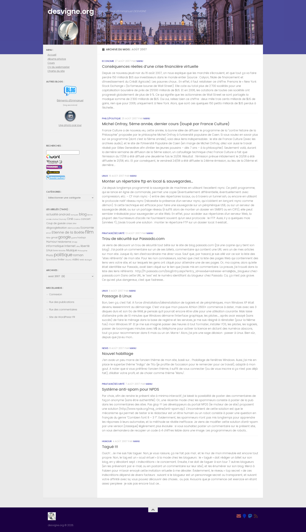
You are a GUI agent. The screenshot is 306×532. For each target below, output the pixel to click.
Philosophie (82, 250)
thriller (61, 259)
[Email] (239, 516)
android (64, 214)
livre (55, 250)
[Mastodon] (250, 516)
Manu (140, 61)
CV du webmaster (58, 67)
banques (74, 215)
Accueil (51, 55)
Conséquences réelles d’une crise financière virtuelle (150, 66)
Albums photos (56, 59)
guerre (74, 238)
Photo (49, 255)
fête (48, 237)
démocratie (73, 228)
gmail (54, 237)
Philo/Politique (111, 118)
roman (78, 255)
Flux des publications (61, 302)
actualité (52, 214)
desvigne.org (71, 11)
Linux (105, 175)
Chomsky (62, 219)
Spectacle (51, 259)
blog (83, 214)
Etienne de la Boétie (68, 232)
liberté (85, 246)
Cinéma (77, 219)
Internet (70, 246)
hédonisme (64, 242)
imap (74, 242)
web (82, 259)
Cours (51, 63)
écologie (88, 260)
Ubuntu (68, 260)
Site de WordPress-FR (62, 317)
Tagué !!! (110, 446)
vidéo (75, 259)
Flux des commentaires (63, 309)
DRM (74, 223)
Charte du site (56, 71)
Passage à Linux (116, 296)
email (48, 233)
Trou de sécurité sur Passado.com (133, 238)
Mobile (62, 250)
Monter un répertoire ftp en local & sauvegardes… (147, 181)
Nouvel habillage (117, 353)
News (105, 348)
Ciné (70, 219)
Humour (107, 441)
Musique (71, 250)
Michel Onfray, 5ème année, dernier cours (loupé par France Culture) (165, 123)
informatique (55, 246)
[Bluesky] (244, 516)
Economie (108, 61)
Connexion (55, 294)
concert (86, 219)
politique (63, 255)
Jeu (78, 246)
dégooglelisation (56, 228)
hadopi (81, 237)
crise (69, 223)
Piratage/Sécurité (113, 233)
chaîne (55, 219)
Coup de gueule (56, 223)
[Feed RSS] (256, 516)
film (89, 232)
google (64, 237)
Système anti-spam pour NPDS (130, 389)
